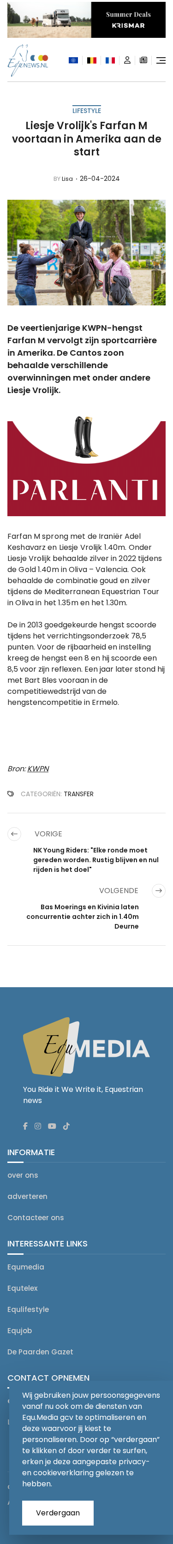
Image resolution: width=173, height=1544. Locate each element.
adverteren (27, 1196)
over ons (22, 1175)
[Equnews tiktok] (66, 1126)
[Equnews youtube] (52, 1126)
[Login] (127, 60)
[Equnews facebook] (25, 1126)
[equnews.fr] (110, 60)
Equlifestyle (28, 1309)
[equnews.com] (73, 60)
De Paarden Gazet (40, 1352)
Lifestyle (86, 110)
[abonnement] (143, 60)
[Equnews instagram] (38, 1126)
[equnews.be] (91, 60)
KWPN (37, 768)
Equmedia (25, 1267)
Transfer (79, 794)
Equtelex (22, 1288)
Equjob (19, 1330)
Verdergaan (58, 1513)
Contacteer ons (35, 1217)
